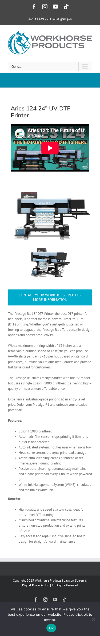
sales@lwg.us (62, 19)
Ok (51, 628)
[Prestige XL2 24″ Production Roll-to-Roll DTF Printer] (50, 186)
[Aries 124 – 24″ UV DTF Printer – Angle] (50, 261)
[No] (93, 619)
